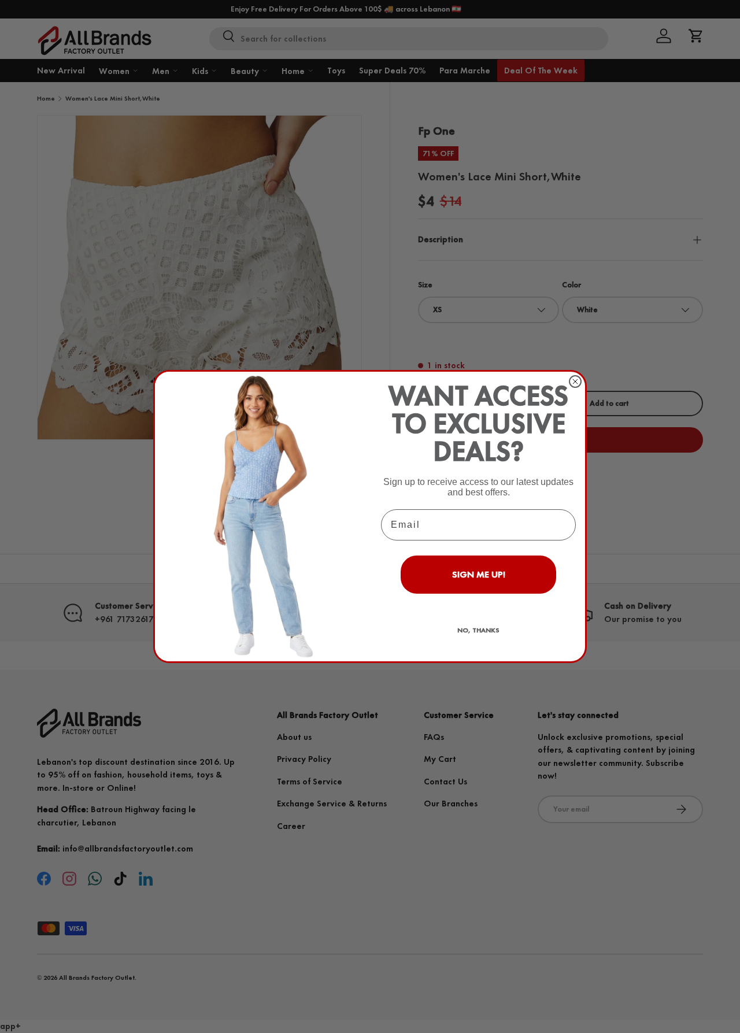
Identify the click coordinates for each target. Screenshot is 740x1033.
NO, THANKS (478, 630)
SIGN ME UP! (478, 574)
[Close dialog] (575, 381)
